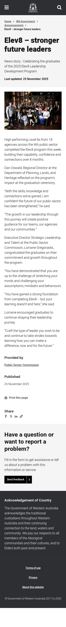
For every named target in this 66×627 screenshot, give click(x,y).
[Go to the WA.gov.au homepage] (33, 7)
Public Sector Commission (21, 365)
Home (7, 21)
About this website (33, 587)
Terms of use (33, 568)
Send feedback (15, 479)
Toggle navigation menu (6, 7)
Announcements (13, 25)
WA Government (25, 21)
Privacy (33, 578)
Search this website (59, 7)
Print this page (18, 398)
